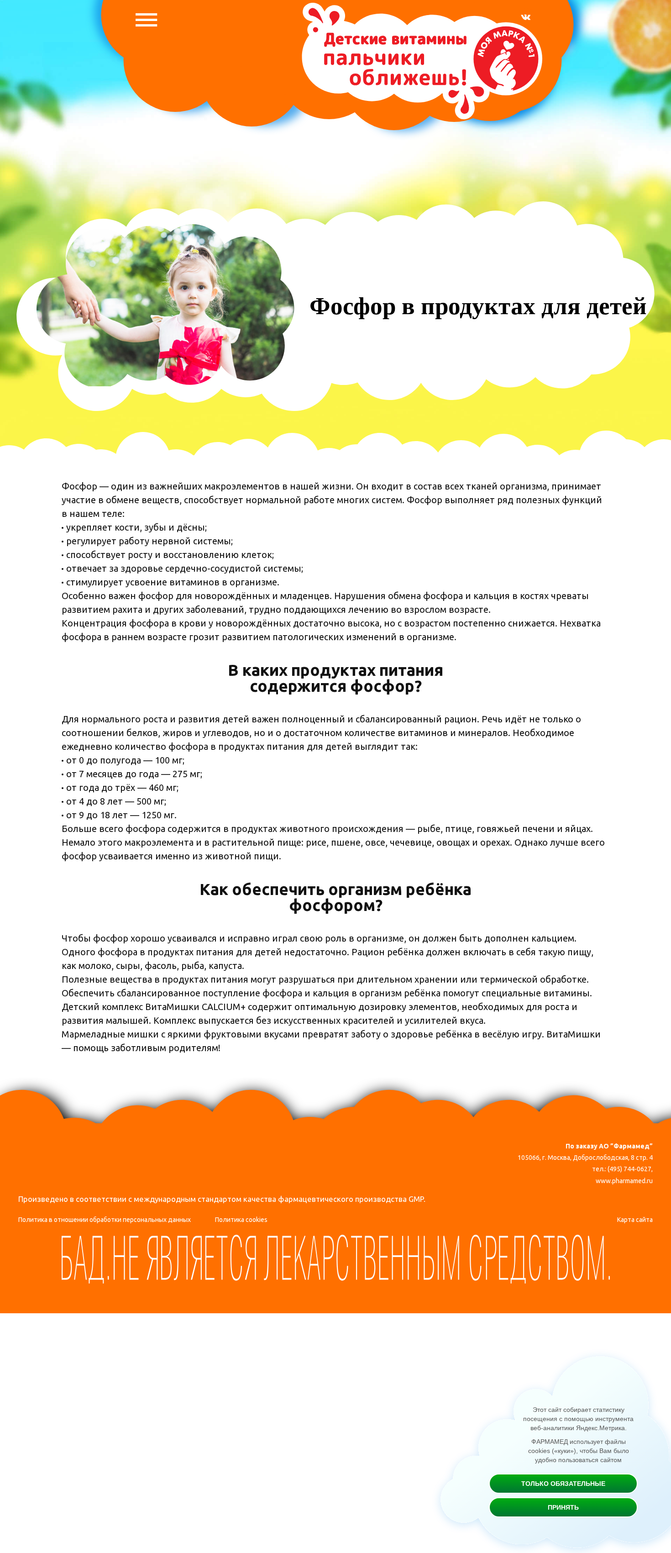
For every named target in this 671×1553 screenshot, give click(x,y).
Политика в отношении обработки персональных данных (104, 1219)
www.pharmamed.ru (624, 1180)
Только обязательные (563, 1483)
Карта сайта (635, 1219)
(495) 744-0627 (629, 1169)
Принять (563, 1507)
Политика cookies (241, 1219)
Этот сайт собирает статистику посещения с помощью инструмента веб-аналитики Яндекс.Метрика (578, 1419)
